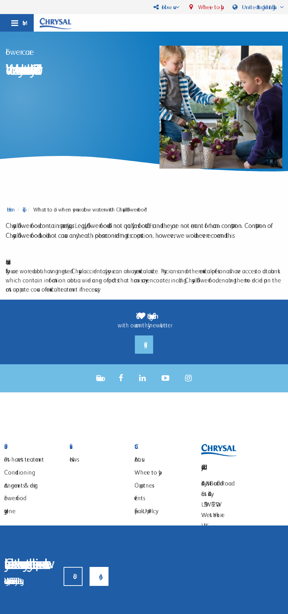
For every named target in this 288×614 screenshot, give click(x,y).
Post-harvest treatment (24, 459)
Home (10, 209)
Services (97, 447)
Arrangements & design (21, 485)
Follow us (167, 7)
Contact (162, 447)
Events (139, 498)
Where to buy (209, 7)
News (73, 459)
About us (138, 459)
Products (31, 447)
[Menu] (17, 23)
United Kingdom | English (259, 7)
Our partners (143, 485)
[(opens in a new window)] (121, 378)
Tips (23, 209)
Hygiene (9, 511)
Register (144, 344)
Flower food (13, 498)
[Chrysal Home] (55, 23)
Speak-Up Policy (145, 511)
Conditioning (18, 472)
